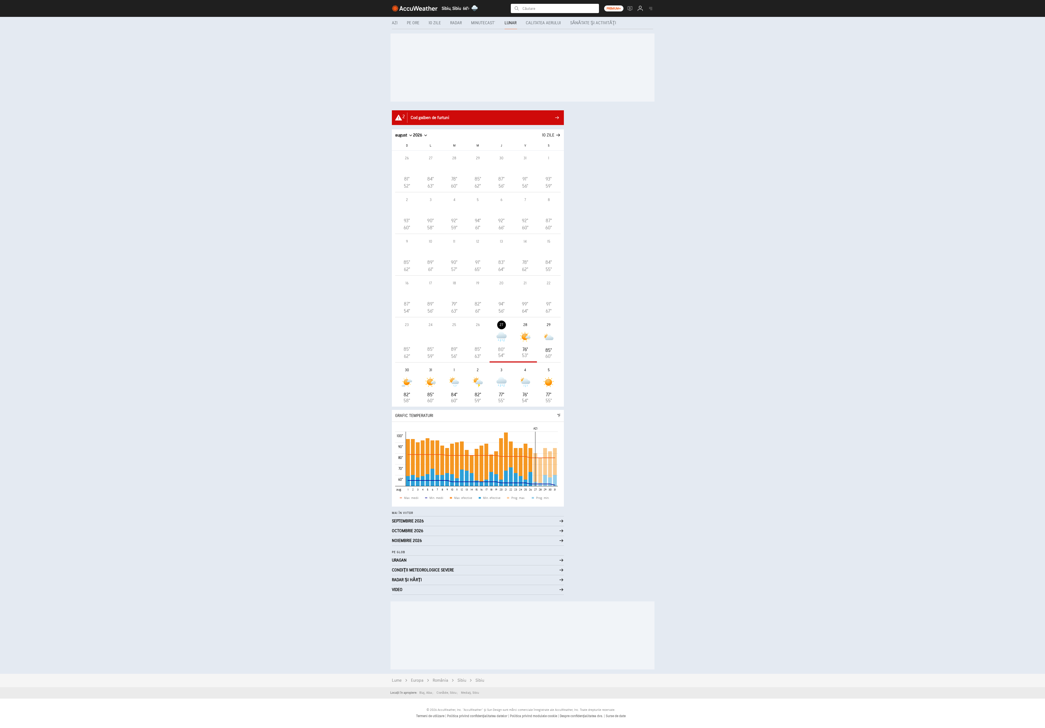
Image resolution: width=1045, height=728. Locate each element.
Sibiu (461, 680)
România (440, 680)
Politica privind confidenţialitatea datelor (477, 716)
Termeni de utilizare (430, 716)
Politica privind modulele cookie (534, 716)
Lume (397, 680)
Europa (417, 680)
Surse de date (616, 716)
